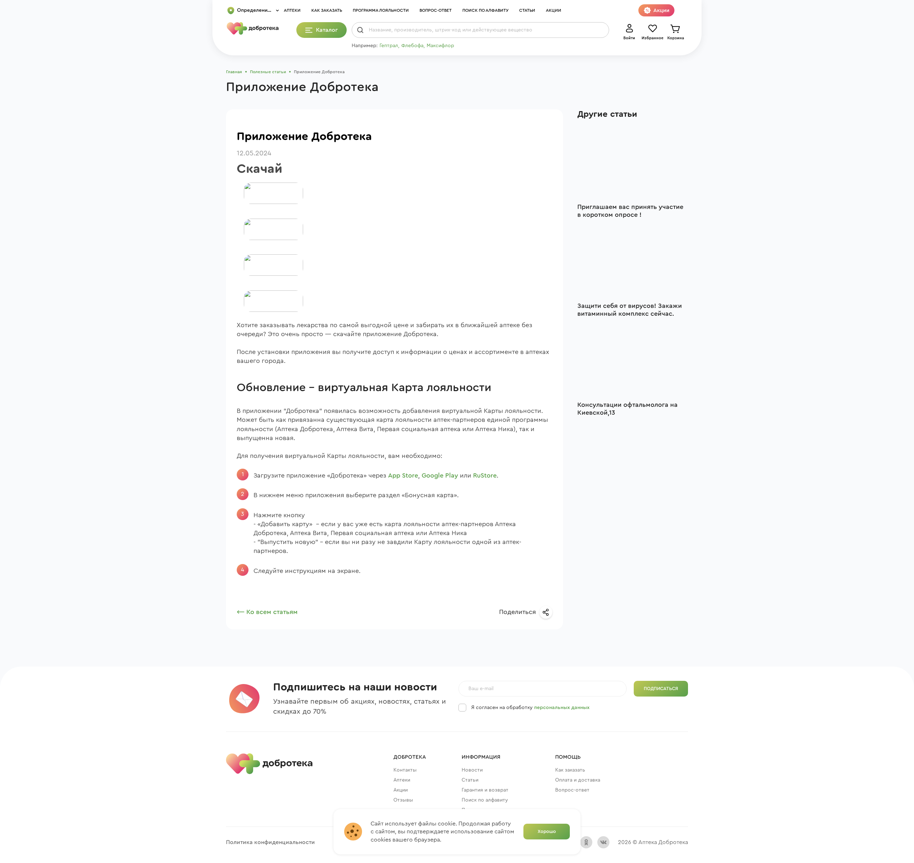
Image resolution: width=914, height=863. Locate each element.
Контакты (405, 770)
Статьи (527, 10)
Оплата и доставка (577, 780)
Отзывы (403, 800)
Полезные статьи (268, 72)
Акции (553, 10)
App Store (403, 475)
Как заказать (326, 10)
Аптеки (292, 10)
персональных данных (561, 707)
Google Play (440, 475)
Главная (234, 72)
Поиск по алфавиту (485, 10)
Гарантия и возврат (485, 790)
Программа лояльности (381, 10)
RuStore (485, 475)
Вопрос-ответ (436, 10)
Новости (472, 770)
